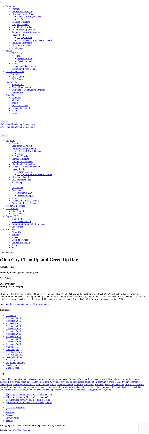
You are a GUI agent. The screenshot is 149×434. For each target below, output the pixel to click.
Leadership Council (21, 108)
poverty (43, 387)
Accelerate (16, 56)
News (14, 113)
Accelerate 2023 (13, 339)
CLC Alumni (12, 74)
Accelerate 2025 (13, 344)
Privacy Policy (12, 418)
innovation (89, 384)
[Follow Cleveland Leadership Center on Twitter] (28, 400)
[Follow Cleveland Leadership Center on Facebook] (29, 397)
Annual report (12, 349)
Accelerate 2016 (13, 321)
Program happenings (15, 362)
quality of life (31, 304)
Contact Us (11, 415)
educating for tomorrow (24, 384)
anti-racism (33, 379)
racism (90, 387)
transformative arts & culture (13, 389)
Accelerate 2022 (13, 336)
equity (53, 384)
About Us (10, 95)
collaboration (91, 382)
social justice (122, 387)
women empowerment (52, 389)
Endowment (17, 92)
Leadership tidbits (14, 357)
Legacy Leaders (19, 35)
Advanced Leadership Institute (26, 32)
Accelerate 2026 (24, 58)
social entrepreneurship (104, 387)
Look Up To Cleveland (22, 27)
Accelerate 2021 (13, 334)
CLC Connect (18, 79)
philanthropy (33, 387)
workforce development (75, 389)
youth (108, 389)
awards (103, 379)
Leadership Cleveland (22, 11)
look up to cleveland (134, 384)
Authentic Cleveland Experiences (84, 379)
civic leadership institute (38, 382)
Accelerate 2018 (13, 326)
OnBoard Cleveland (21, 22)
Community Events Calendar (25, 69)
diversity (126, 382)
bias (110, 379)
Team (14, 110)
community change (106, 382)
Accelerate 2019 (13, 328)
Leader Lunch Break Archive (25, 66)
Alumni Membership (21, 87)
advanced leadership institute (13, 379)
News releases (12, 360)
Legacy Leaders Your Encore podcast (34, 40)
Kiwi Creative (23, 430)
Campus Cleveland (20, 24)
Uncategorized (12, 368)
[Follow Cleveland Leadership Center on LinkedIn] (29, 402)
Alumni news (12, 347)
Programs (10, 6)
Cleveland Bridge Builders (24, 14)
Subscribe (10, 412)
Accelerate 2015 (13, 318)
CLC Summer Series (21, 45)
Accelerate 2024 (13, 341)
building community (15, 304)
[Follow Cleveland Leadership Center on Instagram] (29, 394)
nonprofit (4, 387)
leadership (99, 384)
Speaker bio (11, 365)
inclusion (78, 384)
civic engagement (18, 382)
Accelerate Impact (25, 61)
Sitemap (9, 420)
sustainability (44, 304)
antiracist (63, 379)
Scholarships (17, 48)
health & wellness (65, 384)
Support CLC (12, 82)
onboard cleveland (18, 387)
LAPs (20, 19)
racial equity (67, 387)
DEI (118, 382)
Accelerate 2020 (13, 331)
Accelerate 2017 (13, 323)
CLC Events (17, 53)
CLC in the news (14, 352)
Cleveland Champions (22, 42)
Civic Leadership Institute (23, 29)
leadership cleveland (114, 384)
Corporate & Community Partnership (29, 90)
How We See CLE (14, 354)
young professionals (96, 389)
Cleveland (55, 382)
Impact (15, 103)
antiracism (53, 379)
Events (9, 50)
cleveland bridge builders (72, 382)
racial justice (80, 387)
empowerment (42, 384)
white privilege (34, 389)
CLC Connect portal (15, 407)
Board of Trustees (20, 105)
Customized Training (15, 71)
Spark (14, 63)
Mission (15, 100)
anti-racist (43, 379)
